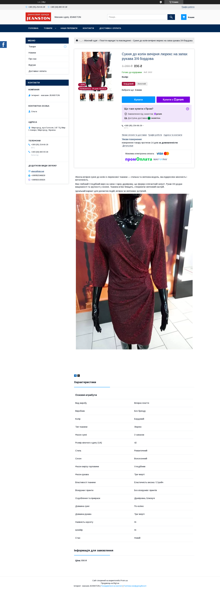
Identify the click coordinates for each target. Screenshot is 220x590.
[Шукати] (171, 17)
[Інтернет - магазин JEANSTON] (38, 20)
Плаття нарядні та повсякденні (115, 40)
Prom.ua (124, 581)
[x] (78, 376)
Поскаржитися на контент (111, 586)
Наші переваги (69, 28)
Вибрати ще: (132, 90)
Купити (138, 99)
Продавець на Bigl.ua (110, 583)
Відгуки (32, 65)
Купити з (168, 99)
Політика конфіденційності (135, 586)
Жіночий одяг (91, 40)
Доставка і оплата (110, 28)
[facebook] (75, 376)
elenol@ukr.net (37, 171)
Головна (33, 28)
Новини (32, 52)
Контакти (88, 28)
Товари (48, 28)
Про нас (33, 59)
